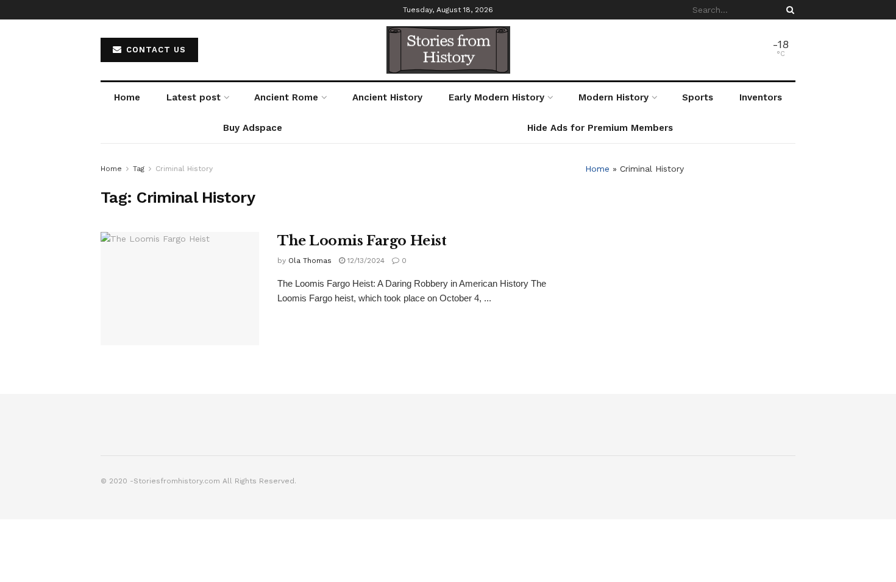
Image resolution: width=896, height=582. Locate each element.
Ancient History (387, 97)
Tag (138, 168)
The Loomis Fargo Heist (361, 241)
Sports (697, 97)
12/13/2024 (365, 260)
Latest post (193, 97)
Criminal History (184, 168)
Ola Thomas (310, 260)
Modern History (613, 97)
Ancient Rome (286, 97)
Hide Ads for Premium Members (600, 127)
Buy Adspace (252, 127)
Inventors (760, 97)
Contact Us (154, 49)
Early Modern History (496, 97)
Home (127, 97)
